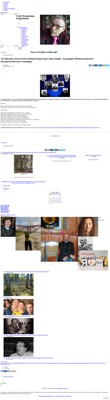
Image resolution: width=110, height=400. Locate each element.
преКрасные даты (19, 152)
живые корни (25, 36)
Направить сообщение (9, 8)
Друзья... (6, 6)
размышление (25, 39)
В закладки (6, 1)
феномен (24, 30)
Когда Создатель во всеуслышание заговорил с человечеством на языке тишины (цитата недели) (28, 357)
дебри (23, 46)
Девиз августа (7, 297)
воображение (25, 28)
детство (23, 34)
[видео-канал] (2, 48)
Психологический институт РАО (33, 152)
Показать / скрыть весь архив (8, 214)
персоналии (25, 40)
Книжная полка (23, 27)
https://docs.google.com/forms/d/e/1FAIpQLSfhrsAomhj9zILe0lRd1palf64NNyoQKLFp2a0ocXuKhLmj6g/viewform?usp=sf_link (69, 127)
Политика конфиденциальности (47, 396)
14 (56, 199)
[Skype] (106, 65)
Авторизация (4, 12)
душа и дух (24, 35)
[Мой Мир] (94, 65)
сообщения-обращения (9, 152)
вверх (106, 398)
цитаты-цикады (88, 363)
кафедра (24, 42)
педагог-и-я (60, 363)
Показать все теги (5, 364)
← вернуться (4, 142)
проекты (24, 32)
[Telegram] (108, 65)
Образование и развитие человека (9, 363)
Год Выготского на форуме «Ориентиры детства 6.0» (17, 316)
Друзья (20, 47)
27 (55, 202)
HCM (20, 48)
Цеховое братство (28, 363)
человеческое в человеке (99, 363)
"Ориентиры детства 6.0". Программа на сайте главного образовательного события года (26, 271)
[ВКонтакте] (90, 65)
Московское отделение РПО (49, 152)
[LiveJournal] (100, 65)
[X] (96, 65)
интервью (24, 31)
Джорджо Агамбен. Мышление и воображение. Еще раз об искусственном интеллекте (26, 335)
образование (25, 43)
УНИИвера (21, 363)
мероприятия (25, 44)
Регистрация (7, 185)
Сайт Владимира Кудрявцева (61, 388)
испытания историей (51, 363)
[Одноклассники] (92, 65)
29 (58, 202)
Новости (6, 4)
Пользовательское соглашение (63, 396)
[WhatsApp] (104, 65)
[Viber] (102, 65)
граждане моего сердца (39, 363)
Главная (6, 3)
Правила (6, 10)
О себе (5, 7)
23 (60, 200)
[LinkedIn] (98, 65)
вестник (24, 38)
